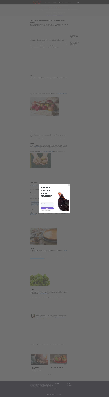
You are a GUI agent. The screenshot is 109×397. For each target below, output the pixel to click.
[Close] (69, 185)
